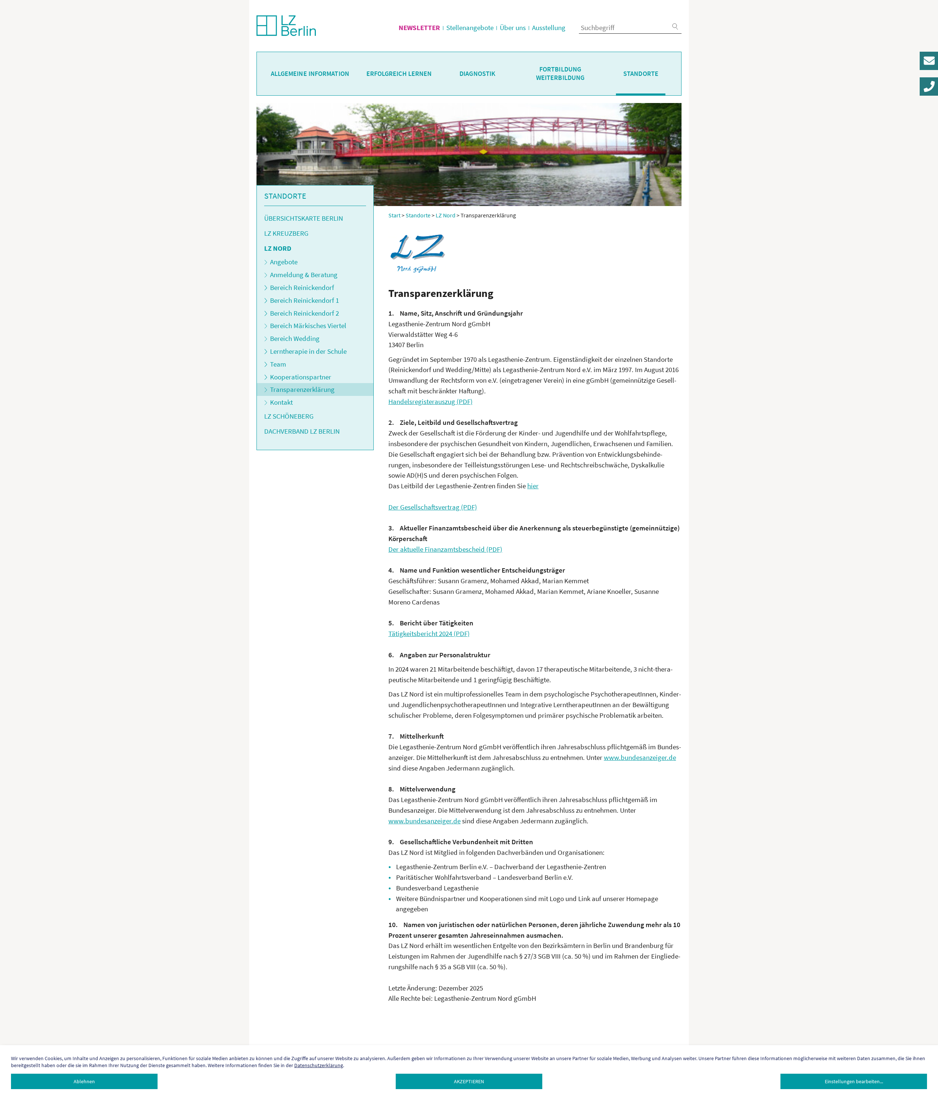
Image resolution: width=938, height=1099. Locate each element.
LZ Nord (277, 248)
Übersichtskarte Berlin (303, 218)
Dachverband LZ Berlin (302, 431)
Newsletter (419, 27)
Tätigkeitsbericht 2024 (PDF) (429, 633)
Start (394, 215)
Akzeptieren (469, 1081)
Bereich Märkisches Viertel (308, 325)
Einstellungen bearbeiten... (854, 1081)
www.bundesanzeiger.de (640, 757)
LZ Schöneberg (289, 416)
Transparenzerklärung (302, 389)
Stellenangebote (470, 27)
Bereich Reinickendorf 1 (304, 300)
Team (278, 364)
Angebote (284, 261)
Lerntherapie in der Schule (308, 351)
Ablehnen (84, 1081)
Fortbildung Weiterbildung (560, 73)
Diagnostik (477, 74)
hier (533, 485)
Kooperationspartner (300, 376)
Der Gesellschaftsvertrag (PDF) (432, 507)
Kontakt (281, 402)
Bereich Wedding (295, 338)
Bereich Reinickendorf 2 (304, 313)
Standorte (640, 74)
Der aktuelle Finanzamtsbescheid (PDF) (445, 549)
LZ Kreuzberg (286, 233)
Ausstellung (548, 27)
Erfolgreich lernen (399, 74)
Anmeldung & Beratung (303, 274)
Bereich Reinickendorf (302, 287)
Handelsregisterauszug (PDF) (430, 401)
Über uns (513, 27)
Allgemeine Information (310, 74)
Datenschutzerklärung (318, 1065)
